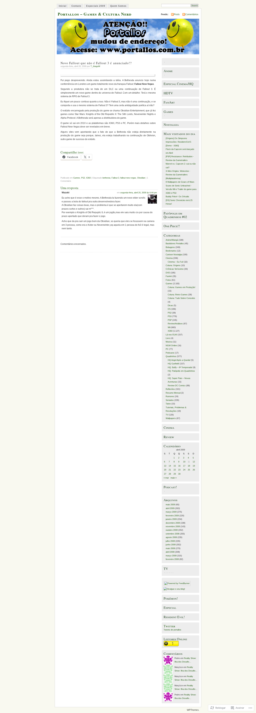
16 (179, 466)
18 (189, 466)
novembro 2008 (173, 526)
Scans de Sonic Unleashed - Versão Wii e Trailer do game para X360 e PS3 (181, 189)
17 (184, 466)
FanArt (169, 276)
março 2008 (171, 555)
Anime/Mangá (172, 240)
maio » (174, 478)
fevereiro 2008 (172, 559)
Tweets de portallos (172, 630)
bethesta (106, 178)
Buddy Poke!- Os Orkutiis (177, 196)
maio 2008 (170, 548)
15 (175, 466)
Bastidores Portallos (175, 243)
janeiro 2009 (171, 519)
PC (167, 349)
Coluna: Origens (173, 265)
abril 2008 (170, 552)
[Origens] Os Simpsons (176, 138)
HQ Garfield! (173, 363)
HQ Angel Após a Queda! (179, 360)
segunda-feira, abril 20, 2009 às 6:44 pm (138, 192)
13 (165, 466)
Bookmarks (171, 251)
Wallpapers (171, 418)
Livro (168, 338)
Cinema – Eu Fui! (175, 262)
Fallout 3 (115, 178)
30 (179, 474)
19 (194, 466)
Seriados (170, 400)
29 (175, 474)
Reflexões (170, 389)
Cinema (169, 258)
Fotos (168, 280)
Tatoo (168, 404)
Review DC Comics (177, 385)
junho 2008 (171, 544)
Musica (169, 342)
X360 (88, 178)
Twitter (169, 626)
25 (189, 470)
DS (169, 309)
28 (170, 474)
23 (179, 470)
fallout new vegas (128, 178)
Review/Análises (175, 323)
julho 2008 (170, 541)
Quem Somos (118, 6)
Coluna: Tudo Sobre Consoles (181, 298)
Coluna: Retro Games (178, 294)
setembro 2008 (172, 534)
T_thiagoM (95, 66)
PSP (170, 320)
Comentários (191, 14)
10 (184, 462)
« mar (166, 478)
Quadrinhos (171, 356)
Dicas (170, 305)
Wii (169, 327)
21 (170, 470)
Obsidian (141, 178)
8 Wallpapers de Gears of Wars (180, 182)
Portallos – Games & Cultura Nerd (94, 14)
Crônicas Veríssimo (174, 269)
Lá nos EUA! (171, 334)
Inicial (62, 6)
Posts (177, 14)
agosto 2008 (171, 537)
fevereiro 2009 (172, 515)
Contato (76, 6)
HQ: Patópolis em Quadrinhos (181, 371)
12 (194, 462)
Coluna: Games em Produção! (181, 287)
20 (165, 470)
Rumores (170, 396)
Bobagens (170, 247)
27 (165, 474)
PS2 (169, 313)
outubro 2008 (172, 530)
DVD (168, 273)
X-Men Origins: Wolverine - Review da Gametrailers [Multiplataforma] (178, 174)
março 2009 (171, 512)
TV (167, 415)
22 (175, 470)
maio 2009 (170, 504)
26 (194, 470)
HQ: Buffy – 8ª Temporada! (180, 367)
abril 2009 (170, 508)
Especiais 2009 (95, 6)
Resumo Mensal (173, 393)
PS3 (83, 178)
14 (170, 466)
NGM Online (171, 345)
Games (76, 178)
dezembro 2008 (173, 523)
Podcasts (170, 353)
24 (184, 470)
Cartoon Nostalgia (174, 254)
